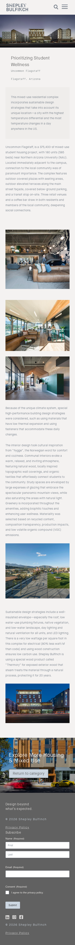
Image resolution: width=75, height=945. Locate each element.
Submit (13, 905)
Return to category (28, 773)
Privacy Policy (17, 827)
